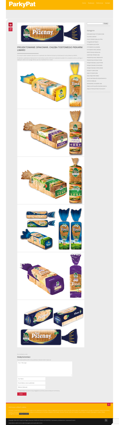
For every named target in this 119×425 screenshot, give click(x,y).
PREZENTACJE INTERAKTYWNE (94, 60)
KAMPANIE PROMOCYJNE (93, 55)
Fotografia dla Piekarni (92, 42)
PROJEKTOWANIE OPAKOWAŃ (94, 65)
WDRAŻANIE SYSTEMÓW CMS (94, 83)
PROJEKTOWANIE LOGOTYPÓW (95, 63)
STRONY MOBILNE (91, 81)
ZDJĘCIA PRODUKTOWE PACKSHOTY (96, 89)
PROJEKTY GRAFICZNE (92, 70)
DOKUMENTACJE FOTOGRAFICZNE (95, 34)
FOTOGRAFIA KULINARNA (93, 47)
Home (84, 3)
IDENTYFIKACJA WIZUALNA (93, 52)
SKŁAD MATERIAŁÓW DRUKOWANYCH (96, 78)
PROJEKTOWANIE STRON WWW (95, 68)
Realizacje (91, 3)
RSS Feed (106, 420)
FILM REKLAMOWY (91, 36)
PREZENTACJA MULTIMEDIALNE (95, 57)
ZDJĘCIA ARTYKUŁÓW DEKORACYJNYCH (97, 86)
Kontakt (107, 3)
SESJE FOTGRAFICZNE (92, 73)
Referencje (99, 3)
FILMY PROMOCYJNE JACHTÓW (95, 39)
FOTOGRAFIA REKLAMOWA (94, 49)
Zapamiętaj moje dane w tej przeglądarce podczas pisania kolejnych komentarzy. (39, 390)
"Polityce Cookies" (23, 414)
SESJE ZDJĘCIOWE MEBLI (93, 76)
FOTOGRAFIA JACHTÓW (93, 44)
